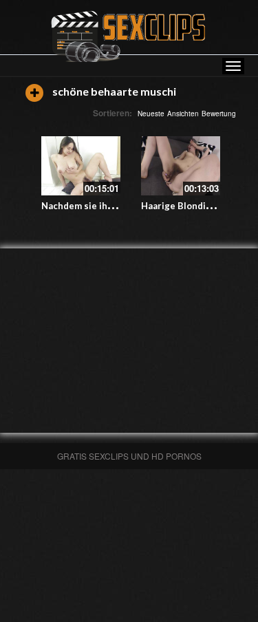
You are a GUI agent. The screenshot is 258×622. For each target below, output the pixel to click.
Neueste (151, 113)
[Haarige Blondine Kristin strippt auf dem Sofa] (180, 165)
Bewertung (219, 113)
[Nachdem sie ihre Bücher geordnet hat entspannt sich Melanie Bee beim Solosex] (80, 165)
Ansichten (183, 113)
